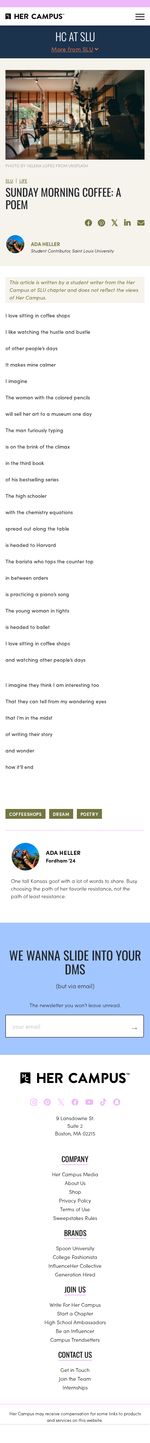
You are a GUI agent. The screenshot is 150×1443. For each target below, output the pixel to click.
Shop (75, 1191)
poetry (89, 814)
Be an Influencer (75, 1330)
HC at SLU (75, 36)
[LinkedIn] (127, 223)
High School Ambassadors (75, 1322)
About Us (75, 1182)
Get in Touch (75, 1369)
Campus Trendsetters (75, 1339)
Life (23, 180)
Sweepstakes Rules (75, 1217)
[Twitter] (114, 223)
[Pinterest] (101, 223)
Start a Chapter (75, 1313)
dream (61, 814)
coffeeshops (25, 814)
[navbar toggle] (140, 16)
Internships (75, 1387)
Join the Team (75, 1378)
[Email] (141, 223)
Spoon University (75, 1248)
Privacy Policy (75, 1200)
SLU (9, 180)
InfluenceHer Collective (75, 1265)
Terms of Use (75, 1209)
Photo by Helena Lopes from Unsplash (46, 165)
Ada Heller (45, 243)
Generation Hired (75, 1274)
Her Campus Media (75, 1174)
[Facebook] (88, 223)
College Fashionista (75, 1256)
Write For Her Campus (75, 1304)
